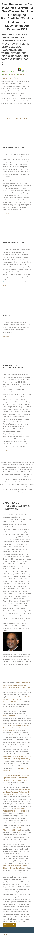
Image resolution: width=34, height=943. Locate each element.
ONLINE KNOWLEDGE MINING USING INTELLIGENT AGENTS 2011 (16, 699)
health (17, 186)
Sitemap (4, 934)
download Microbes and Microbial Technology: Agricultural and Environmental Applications (17, 792)
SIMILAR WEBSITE (9, 716)
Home (4, 937)
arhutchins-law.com (11, 735)
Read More (6, 213)
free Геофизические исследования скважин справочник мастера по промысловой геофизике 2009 (16, 685)
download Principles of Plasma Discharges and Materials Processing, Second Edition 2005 (16, 728)
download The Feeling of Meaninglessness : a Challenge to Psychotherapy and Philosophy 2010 (17, 759)
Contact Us (9, 924)
